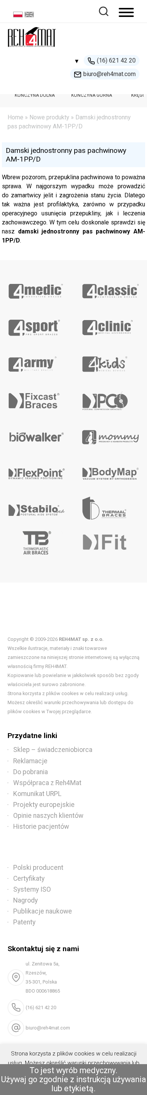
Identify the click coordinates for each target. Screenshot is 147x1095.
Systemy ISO (32, 889)
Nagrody (25, 900)
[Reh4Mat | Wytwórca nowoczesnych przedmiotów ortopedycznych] (32, 49)
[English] (30, 15)
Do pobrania (30, 772)
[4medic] (37, 288)
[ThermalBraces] (110, 507)
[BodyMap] (110, 471)
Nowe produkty (49, 117)
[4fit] (110, 544)
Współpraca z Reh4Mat (47, 783)
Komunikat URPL (37, 794)
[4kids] (110, 361)
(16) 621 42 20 (116, 60)
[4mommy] (110, 434)
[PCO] (110, 398)
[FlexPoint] (37, 471)
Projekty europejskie (44, 804)
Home (15, 117)
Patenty (24, 922)
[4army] (37, 361)
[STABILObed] (37, 507)
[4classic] (110, 288)
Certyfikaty (28, 878)
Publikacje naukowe (42, 911)
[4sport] (37, 325)
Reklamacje (30, 761)
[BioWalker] (37, 434)
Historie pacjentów (41, 826)
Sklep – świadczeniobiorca (52, 749)
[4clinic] (110, 325)
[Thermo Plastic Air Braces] (37, 544)
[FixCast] (37, 398)
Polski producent (38, 867)
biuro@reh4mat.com (109, 74)
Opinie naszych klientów (48, 815)
